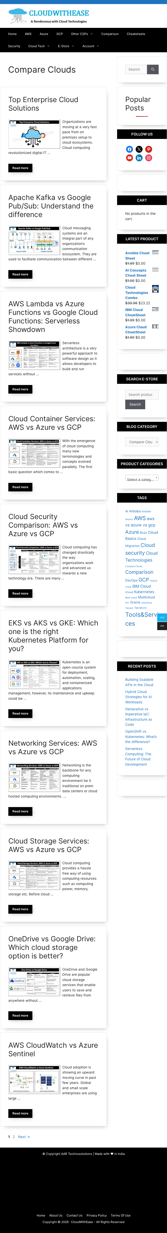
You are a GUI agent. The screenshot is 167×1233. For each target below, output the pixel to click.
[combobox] (142, 477)
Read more (20, 168)
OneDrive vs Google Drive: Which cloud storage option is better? (52, 947)
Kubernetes (144, 592)
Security (14, 46)
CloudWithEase (82, 1222)
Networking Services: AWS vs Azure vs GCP (52, 747)
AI (126, 511)
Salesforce (146, 602)
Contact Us (74, 1215)
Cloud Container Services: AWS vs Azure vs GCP (51, 422)
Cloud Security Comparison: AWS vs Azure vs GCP (43, 525)
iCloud (129, 592)
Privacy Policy (97, 1215)
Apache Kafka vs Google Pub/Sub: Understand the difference (50, 206)
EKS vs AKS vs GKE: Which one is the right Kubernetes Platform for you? (53, 636)
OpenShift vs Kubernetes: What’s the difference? (141, 736)
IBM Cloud (141, 586)
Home (12, 34)
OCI (127, 602)
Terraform (140, 607)
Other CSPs (79, 34)
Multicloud (146, 597)
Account (88, 46)
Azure (44, 34)
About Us (56, 1215)
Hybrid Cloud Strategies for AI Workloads (138, 697)
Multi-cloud (131, 597)
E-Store (63, 46)
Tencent (129, 608)
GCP (59, 34)
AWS (28, 34)
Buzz (143, 533)
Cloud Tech (36, 46)
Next (24, 1137)
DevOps (131, 580)
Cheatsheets (136, 34)
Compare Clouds (134, 566)
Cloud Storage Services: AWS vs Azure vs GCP (48, 845)
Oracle (135, 602)
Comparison (110, 34)
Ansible (146, 511)
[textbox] (141, 479)
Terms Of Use (121, 1215)
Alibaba (135, 511)
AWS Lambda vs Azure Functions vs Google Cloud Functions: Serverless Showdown (53, 316)
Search (135, 404)
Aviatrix (129, 519)
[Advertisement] (84, 1184)
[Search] (153, 69)
